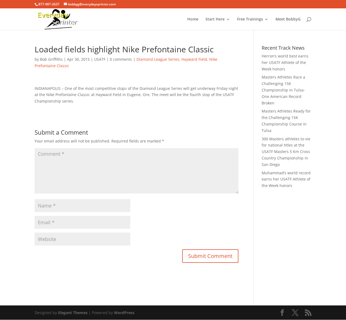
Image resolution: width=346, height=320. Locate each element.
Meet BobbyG (288, 19)
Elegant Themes (73, 312)
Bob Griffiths (51, 59)
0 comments (121, 59)
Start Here (215, 19)
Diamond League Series (158, 59)
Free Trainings (250, 19)
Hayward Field (194, 59)
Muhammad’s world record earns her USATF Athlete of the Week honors (286, 179)
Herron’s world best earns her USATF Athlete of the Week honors (285, 62)
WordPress (124, 312)
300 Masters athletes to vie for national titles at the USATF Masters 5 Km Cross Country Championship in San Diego (286, 151)
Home (192, 19)
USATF (99, 59)
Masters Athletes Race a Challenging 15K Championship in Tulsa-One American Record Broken (283, 89)
